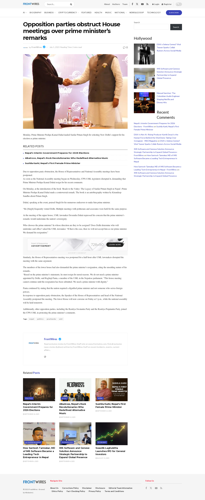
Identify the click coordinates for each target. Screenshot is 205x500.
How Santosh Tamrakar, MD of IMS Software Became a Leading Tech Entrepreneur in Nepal (155, 158)
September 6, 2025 (31, 461)
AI (24, 12)
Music (108, 12)
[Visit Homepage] (31, 4)
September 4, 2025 (67, 461)
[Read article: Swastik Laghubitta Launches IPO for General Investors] (112, 433)
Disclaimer (87, 488)
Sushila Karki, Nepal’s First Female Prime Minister (52, 163)
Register (167, 4)
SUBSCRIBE (174, 13)
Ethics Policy (57, 491)
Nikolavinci (29, 493)
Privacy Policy (95, 491)
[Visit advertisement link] (77, 244)
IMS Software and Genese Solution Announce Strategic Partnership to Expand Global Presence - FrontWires (156, 152)
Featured (86, 12)
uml (60, 319)
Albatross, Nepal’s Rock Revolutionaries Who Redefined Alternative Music (66, 158)
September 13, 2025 (68, 417)
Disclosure (100, 488)
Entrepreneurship (33, 442)
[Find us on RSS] (147, 4)
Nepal (100, 398)
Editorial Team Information (120, 488)
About (107, 4)
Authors (116, 4)
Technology (154, 12)
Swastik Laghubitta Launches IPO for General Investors (110, 451)
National (120, 12)
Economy (102, 442)
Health (98, 12)
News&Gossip (137, 12)
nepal (31, 319)
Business (49, 12)
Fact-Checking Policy (76, 491)
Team (124, 4)
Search (137, 22)
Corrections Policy (70, 488)
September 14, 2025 (31, 414)
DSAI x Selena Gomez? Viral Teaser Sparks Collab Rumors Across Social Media (169, 47)
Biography (35, 12)
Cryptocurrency (67, 12)
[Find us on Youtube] (142, 4)
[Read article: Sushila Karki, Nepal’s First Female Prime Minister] (112, 389)
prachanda (51, 319)
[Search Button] (71, 4)
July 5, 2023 (55, 47)
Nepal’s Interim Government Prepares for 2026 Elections (57, 153)
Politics (29, 398)
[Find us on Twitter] (137, 4)
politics (40, 319)
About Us (54, 488)
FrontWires (37, 47)
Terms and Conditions (114, 491)
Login (156, 4)
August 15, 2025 (103, 458)
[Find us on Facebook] (132, 4)
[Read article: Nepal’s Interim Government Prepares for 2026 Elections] (39, 389)
